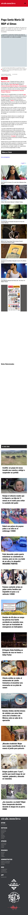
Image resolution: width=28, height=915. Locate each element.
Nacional (2, 835)
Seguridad (3, 836)
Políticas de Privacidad (5, 862)
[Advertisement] (14, 327)
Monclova (3, 852)
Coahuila (2, 856)
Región (2, 855)
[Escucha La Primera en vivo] (14, 884)
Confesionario (3, 843)
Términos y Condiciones (5, 861)
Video (2, 834)
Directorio (3, 864)
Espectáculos (3, 831)
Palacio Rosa (3, 844)
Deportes (2, 832)
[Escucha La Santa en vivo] (14, 897)
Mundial (2, 838)
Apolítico (2, 845)
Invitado (2, 847)
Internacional (3, 829)
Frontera (2, 853)
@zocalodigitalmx (5, 157)
